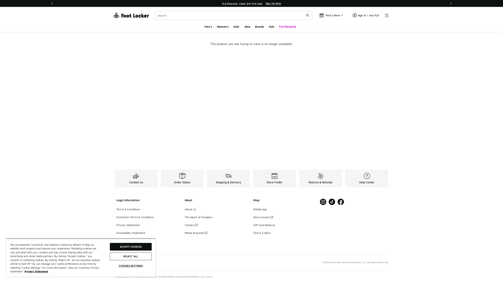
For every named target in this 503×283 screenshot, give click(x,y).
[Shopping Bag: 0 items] (387, 15)
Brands (259, 26)
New (247, 26)
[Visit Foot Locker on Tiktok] (332, 202)
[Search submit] (307, 15)
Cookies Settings (131, 265)
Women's (223, 26)
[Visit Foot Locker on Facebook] (341, 202)
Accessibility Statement (130, 232)
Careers (189, 225)
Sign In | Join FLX (368, 15)
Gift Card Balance (264, 225)
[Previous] (52, 3)
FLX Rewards (287, 26)
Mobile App (260, 209)
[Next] (451, 3)
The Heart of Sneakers (198, 217)
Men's (208, 26)
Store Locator (261, 217)
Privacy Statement (128, 225)
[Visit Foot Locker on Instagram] (323, 202)
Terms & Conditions (128, 209)
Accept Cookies (131, 246)
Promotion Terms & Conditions (135, 217)
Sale (271, 26)
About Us (190, 209)
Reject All (130, 256)
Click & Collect (262, 232)
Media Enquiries (194, 232)
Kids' (237, 26)
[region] (251, 3)
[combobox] (233, 15)
